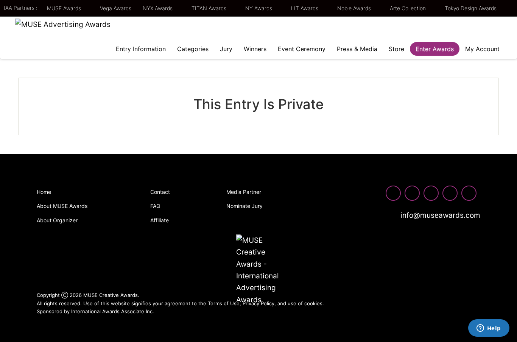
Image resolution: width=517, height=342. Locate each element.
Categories (193, 49)
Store (396, 49)
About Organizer (57, 220)
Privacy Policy (258, 303)
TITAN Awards (210, 8)
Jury (226, 49)
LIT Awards (305, 8)
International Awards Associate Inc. (112, 311)
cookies (313, 303)
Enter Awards (435, 49)
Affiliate (159, 220)
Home (44, 192)
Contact (160, 192)
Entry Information (141, 49)
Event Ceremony (301, 49)
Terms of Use (224, 303)
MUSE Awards (65, 8)
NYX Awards (158, 8)
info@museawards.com (439, 215)
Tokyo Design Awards (471, 8)
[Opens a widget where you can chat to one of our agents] (488, 328)
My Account (482, 49)
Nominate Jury (244, 206)
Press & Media (357, 49)
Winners (255, 49)
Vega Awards (115, 8)
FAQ (155, 206)
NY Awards (259, 8)
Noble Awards (354, 8)
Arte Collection (408, 8)
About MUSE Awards (62, 206)
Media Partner (243, 192)
